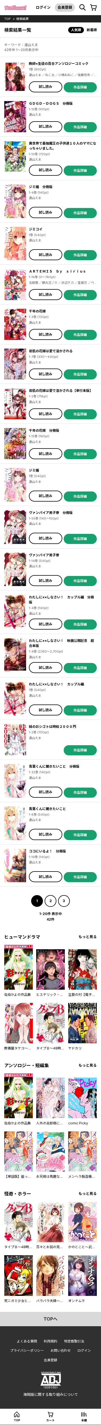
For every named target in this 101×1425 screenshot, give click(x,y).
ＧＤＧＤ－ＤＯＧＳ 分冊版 (51, 103)
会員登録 (65, 7)
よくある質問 (27, 1341)
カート (50, 1420)
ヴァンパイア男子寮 (44, 555)
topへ (50, 1319)
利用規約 (50, 1341)
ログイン (43, 7)
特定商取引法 (74, 1341)
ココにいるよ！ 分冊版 (47, 851)
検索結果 (22, 19)
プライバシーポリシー (27, 1350)
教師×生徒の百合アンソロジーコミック (58, 63)
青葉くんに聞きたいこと (47, 809)
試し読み (45, 86)
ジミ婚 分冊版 (40, 187)
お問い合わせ (60, 1350)
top (7, 19)
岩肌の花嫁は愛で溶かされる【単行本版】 (61, 390)
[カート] (93, 7)
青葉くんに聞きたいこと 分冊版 (54, 766)
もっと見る (88, 937)
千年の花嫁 (37, 311)
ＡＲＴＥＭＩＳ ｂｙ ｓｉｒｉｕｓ (57, 271)
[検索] (82, 7)
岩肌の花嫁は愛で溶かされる (51, 351)
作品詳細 (80, 87)
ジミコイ (35, 229)
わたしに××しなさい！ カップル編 (56, 684)
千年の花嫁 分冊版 (44, 430)
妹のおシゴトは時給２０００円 (52, 726)
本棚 (84, 1420)
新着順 (92, 30)
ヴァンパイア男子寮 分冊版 (51, 513)
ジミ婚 (34, 470)
